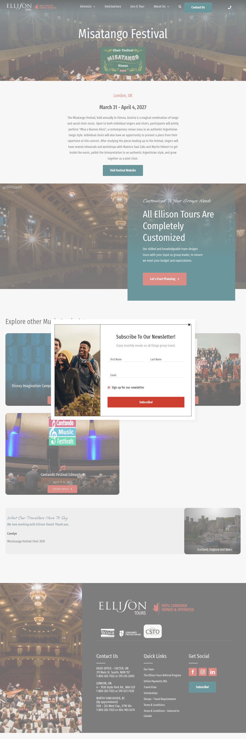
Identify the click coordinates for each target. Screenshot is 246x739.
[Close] (189, 325)
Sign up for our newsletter (128, 387)
